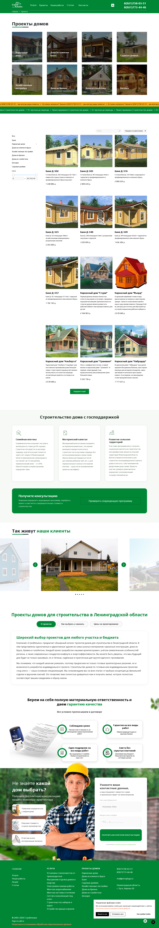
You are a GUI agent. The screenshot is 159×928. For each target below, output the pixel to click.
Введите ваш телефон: (108, 815)
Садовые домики (129, 55)
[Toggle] (36, 144)
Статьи (15, 885)
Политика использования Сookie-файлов (113, 908)
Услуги (15, 875)
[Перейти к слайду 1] (75, 594)
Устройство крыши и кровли (60, 909)
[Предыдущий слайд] (35, 564)
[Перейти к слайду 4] (81, 594)
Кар (14, 921)
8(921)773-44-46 (135, 7)
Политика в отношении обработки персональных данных (41, 924)
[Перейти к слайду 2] (77, 594)
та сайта (20, 921)
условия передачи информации (125, 844)
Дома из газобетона (95, 88)
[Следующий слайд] (123, 564)
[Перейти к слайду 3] (79, 594)
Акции (15, 882)
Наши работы (18, 878)
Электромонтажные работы (60, 886)
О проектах (46, 624)
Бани (88, 55)
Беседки (124, 88)
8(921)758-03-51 (135, 3)
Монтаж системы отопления (61, 892)
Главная (15, 11)
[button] (110, 500)
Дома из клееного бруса (93, 876)
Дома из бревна (58, 88)
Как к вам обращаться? (108, 800)
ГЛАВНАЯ (17, 869)
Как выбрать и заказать (72, 624)
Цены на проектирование (106, 624)
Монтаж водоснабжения (59, 889)
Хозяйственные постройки (95, 886)
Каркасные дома (90, 873)
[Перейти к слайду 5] (83, 594)
